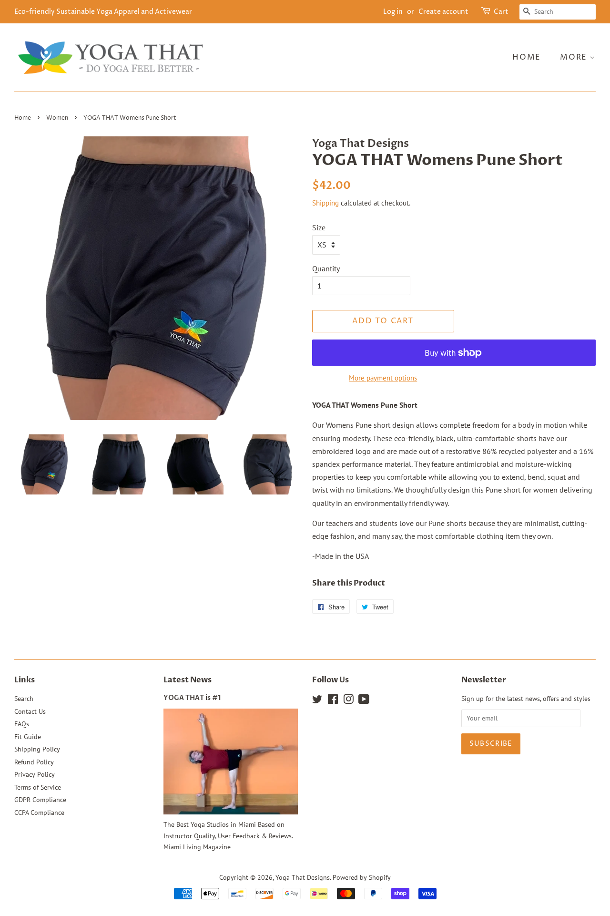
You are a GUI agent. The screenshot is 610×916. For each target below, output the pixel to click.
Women (57, 118)
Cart (501, 11)
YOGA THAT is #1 (192, 698)
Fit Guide (27, 736)
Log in (393, 11)
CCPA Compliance (39, 812)
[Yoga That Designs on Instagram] (348, 701)
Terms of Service (37, 787)
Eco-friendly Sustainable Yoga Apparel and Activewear (103, 11)
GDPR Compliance (40, 799)
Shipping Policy (37, 749)
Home (526, 57)
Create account (443, 11)
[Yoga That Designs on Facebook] (332, 701)
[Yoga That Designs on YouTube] (363, 701)
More (575, 57)
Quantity (326, 268)
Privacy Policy (34, 774)
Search (23, 698)
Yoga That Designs (302, 877)
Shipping (325, 202)
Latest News (187, 680)
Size (318, 227)
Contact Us (30, 711)
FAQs (21, 724)
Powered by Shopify (362, 877)
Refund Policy (34, 762)
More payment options (383, 377)
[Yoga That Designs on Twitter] (317, 701)
